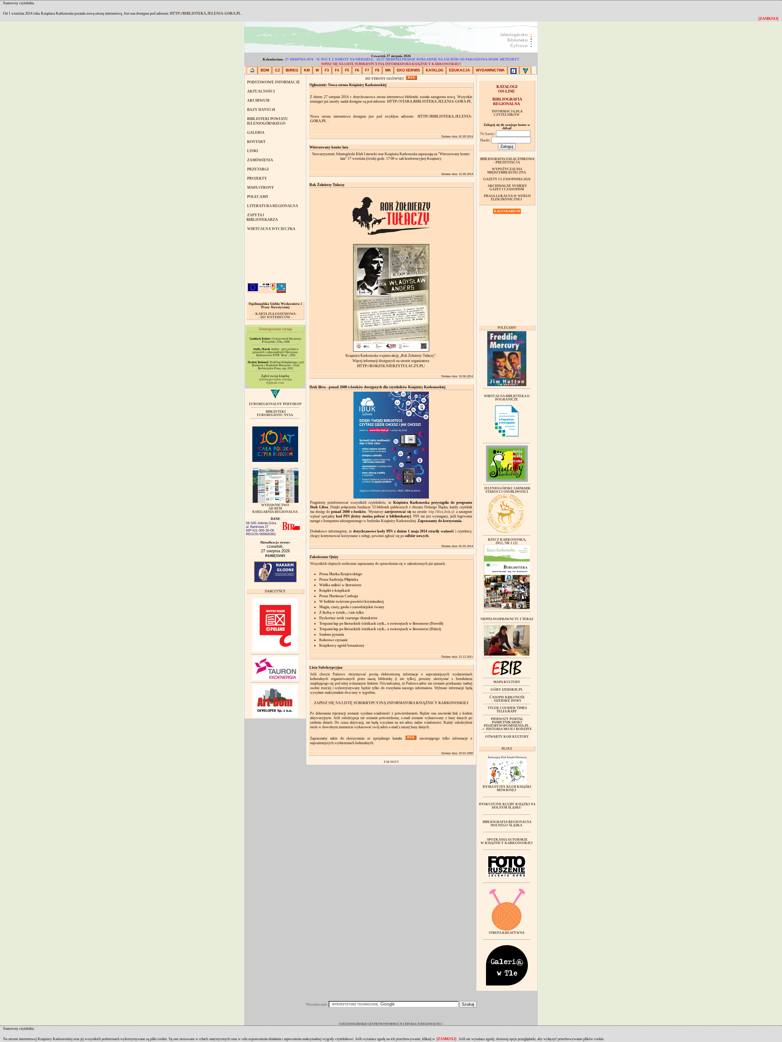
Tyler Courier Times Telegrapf (507, 709)
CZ (277, 70)
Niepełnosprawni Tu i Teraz (507, 619)
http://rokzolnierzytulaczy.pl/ (391, 366)
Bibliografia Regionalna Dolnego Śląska (507, 823)
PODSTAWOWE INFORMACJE (273, 82)
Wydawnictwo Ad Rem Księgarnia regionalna (275, 508)
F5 (347, 70)
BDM (265, 70)
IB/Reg (292, 70)
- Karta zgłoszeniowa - (275, 314)
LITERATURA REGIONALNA (272, 206)
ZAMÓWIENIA (260, 160)
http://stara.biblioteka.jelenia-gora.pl (429, 101)
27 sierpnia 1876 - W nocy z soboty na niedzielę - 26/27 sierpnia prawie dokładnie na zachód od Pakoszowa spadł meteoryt (402, 59)
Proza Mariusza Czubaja (338, 596)
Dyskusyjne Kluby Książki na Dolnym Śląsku (507, 806)
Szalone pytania (331, 634)
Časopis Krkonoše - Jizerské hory (507, 699)
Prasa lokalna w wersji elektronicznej (507, 197)
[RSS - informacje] (411, 78)
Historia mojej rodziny (509, 729)
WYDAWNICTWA (490, 70)
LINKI (252, 151)
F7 (367, 70)
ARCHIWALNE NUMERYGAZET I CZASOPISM (507, 187)
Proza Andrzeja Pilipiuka (338, 579)
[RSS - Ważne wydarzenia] (411, 738)
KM (307, 70)
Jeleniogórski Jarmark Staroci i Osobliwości (507, 490)
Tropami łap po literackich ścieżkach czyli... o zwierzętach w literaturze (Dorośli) (381, 623)
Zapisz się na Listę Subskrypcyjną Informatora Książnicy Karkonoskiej (391, 703)
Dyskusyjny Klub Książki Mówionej (507, 788)
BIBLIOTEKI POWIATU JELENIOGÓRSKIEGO (267, 121)
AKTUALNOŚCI (261, 91)
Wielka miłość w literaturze (340, 585)
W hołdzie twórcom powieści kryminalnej (351, 601)
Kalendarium (507, 211)
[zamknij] (446, 1039)
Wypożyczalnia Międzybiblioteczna (506, 170)
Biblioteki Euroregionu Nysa (275, 413)
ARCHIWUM (258, 100)
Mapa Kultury (506, 682)
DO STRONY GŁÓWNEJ (384, 78)
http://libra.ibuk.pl (441, 512)
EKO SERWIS (408, 70)
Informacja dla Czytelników (507, 113)
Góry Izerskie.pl (507, 689)
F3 (327, 70)
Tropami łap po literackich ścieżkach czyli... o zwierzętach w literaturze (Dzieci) (380, 629)
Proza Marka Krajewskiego (340, 574)
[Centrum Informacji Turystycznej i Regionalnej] (513, 70)
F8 (377, 70)
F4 (337, 70)
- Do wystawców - (275, 317)
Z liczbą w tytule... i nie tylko (341, 612)
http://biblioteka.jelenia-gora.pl (205, 13)
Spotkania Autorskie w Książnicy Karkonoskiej (507, 841)
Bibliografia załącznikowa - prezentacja (507, 160)
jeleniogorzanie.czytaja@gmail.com (275, 381)
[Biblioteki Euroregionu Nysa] (525, 70)
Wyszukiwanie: (317, 1004)
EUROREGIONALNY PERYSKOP (275, 404)
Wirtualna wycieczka (271, 229)
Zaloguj (391, 761)
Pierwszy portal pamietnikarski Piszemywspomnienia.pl (506, 722)
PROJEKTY (257, 178)
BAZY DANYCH (261, 110)
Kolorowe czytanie (333, 640)
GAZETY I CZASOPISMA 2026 (507, 179)
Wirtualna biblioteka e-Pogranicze (507, 397)
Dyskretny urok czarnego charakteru (348, 618)
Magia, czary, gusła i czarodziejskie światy (351, 607)
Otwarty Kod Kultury (507, 736)
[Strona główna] (252, 70)
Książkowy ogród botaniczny (341, 645)
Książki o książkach (334, 590)
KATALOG (434, 70)
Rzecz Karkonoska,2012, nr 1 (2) (507, 541)
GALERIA (256, 132)
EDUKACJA (459, 70)
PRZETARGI (258, 169)
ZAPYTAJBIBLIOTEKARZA (262, 217)
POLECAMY (258, 197)
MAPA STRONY (260, 187)
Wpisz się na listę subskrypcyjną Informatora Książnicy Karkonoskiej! (391, 64)
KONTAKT (256, 142)
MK (388, 70)
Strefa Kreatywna (506, 932)
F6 (357, 70)
